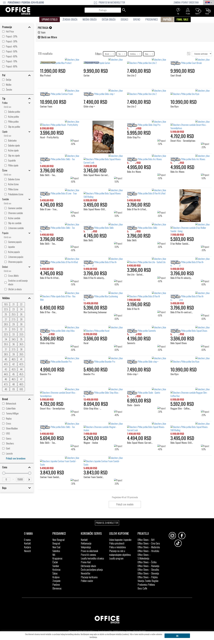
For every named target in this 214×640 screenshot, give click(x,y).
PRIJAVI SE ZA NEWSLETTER (107, 523)
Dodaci (124, 19)
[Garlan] (88, 63)
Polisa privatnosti (116, 543)
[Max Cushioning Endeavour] (96, 296)
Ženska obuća (70, 19)
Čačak (55, 562)
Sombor (55, 566)
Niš (53, 555)
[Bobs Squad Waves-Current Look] (98, 160)
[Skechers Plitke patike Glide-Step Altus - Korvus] (103, 393)
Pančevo (56, 584)
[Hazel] (87, 330)
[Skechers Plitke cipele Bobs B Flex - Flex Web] (59, 296)
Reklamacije (86, 543)
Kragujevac (57, 558)
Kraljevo (56, 577)
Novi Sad (56, 547)
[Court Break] (176, 63)
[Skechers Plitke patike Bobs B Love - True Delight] (59, 194)
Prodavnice (151, 19)
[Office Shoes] (18, 11)
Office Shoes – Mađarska (149, 547)
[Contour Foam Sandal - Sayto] (53, 461)
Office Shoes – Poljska (148, 577)
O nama (27, 540)
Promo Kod (86, 562)
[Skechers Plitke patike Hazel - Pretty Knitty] (59, 123)
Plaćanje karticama (89, 577)
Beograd (56, 543)
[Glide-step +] (90, 94)
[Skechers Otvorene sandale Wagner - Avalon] (103, 427)
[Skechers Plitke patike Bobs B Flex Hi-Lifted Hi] (146, 194)
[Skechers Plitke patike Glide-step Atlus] (59, 329)
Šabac (55, 573)
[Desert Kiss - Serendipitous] (183, 125)
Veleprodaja (86, 547)
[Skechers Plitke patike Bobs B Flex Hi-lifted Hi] (59, 262)
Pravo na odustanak (89, 551)
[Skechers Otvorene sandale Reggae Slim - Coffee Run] (190, 393)
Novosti (27, 551)
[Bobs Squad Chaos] (179, 330)
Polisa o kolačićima (117, 547)
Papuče (167, 19)
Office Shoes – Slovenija (148, 573)
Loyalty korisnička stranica (92, 558)
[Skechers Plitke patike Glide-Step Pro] (146, 123)
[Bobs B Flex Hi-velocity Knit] (96, 262)
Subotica (56, 551)
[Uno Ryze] (175, 94)
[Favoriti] (197, 10)
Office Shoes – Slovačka (148, 569)
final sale (182, 19)
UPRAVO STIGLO (50, 19)
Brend (136, 19)
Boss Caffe (142, 588)
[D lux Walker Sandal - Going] (183, 227)
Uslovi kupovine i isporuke (120, 540)
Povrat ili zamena (88, 555)
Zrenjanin (56, 581)
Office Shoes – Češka (147, 562)
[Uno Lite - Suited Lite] (137, 262)
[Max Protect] (46, 63)
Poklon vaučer (87, 581)
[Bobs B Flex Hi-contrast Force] (184, 296)
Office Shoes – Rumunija (148, 566)
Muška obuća (90, 19)
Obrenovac (57, 588)
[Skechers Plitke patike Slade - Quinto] (146, 391)
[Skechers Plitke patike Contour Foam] (59, 92)
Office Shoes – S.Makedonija (144, 556)
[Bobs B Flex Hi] (134, 296)
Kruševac (56, 569)
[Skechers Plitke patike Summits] (146, 329)
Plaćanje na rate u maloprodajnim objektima (120, 553)
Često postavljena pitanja (92, 569)
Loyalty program (116, 558)
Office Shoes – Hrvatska (148, 551)
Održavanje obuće (88, 566)
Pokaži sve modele (125, 504)
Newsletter (85, 573)
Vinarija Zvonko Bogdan (148, 581)
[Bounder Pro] (46, 361)
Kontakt (27, 543)
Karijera (27, 547)
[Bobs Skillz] (89, 227)
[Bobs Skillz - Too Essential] (52, 159)
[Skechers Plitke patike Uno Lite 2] (146, 61)
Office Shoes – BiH (146, 540)
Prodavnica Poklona (146, 584)
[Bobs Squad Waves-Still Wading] (98, 193)
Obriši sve (7, 106)
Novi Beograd (58, 540)
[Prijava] (188, 10)
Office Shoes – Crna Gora (149, 543)
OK (177, 635)
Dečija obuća (109, 19)
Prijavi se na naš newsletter (112, 2)
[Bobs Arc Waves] (135, 159)
